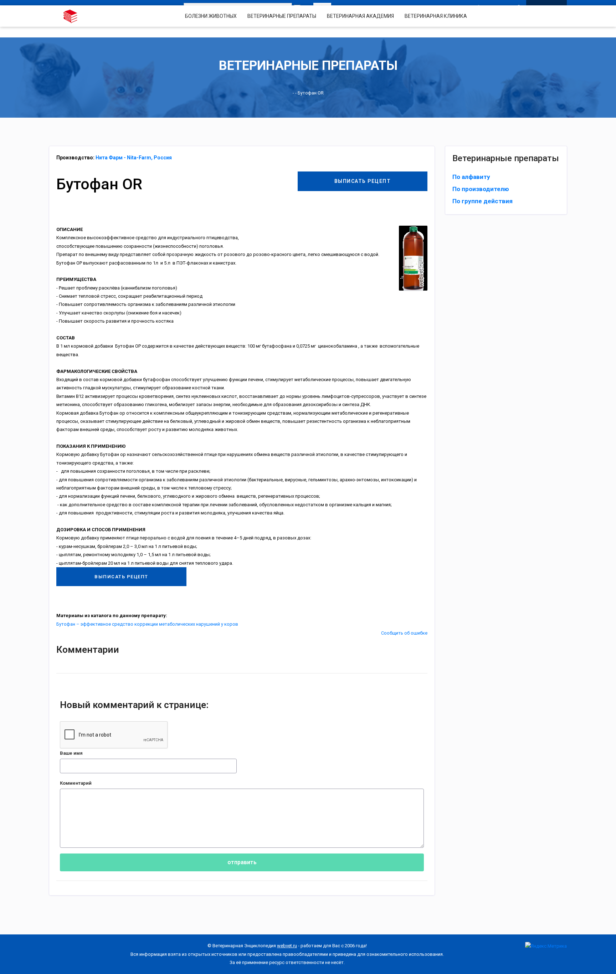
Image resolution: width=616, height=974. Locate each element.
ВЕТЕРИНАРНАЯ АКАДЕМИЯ (360, 16)
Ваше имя (71, 753)
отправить (242, 862)
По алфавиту (471, 176)
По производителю (480, 189)
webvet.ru (287, 945)
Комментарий (76, 783)
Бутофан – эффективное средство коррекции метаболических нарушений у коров (147, 624)
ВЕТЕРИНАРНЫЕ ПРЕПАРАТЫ (281, 16)
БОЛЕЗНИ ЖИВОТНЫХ (211, 16)
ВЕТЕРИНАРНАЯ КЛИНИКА (436, 16)
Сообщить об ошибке (404, 633)
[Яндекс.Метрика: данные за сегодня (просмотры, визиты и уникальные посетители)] (546, 946)
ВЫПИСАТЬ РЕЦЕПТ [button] (362, 181)
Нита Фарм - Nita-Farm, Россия (134, 157)
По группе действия (482, 201)
